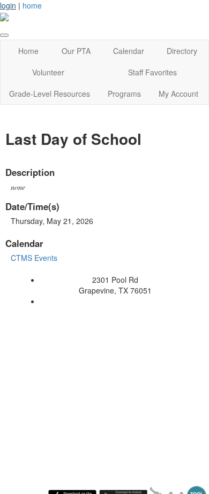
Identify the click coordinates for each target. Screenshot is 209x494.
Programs (124, 93)
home (32, 5)
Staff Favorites (152, 72)
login (8, 5)
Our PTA (76, 50)
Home (28, 50)
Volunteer (48, 72)
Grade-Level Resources (49, 93)
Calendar (128, 50)
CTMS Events (34, 257)
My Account (178, 93)
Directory (182, 50)
